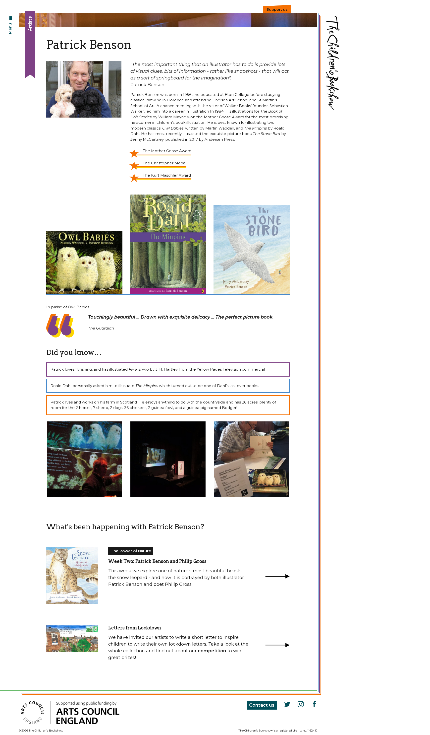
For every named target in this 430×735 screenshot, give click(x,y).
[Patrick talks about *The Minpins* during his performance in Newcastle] (168, 459)
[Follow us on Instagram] (300, 704)
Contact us (261, 705)
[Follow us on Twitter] (286, 704)
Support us (277, 9)
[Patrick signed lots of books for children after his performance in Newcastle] (252, 459)
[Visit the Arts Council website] (70, 725)
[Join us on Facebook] (313, 704)
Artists (30, 23)
